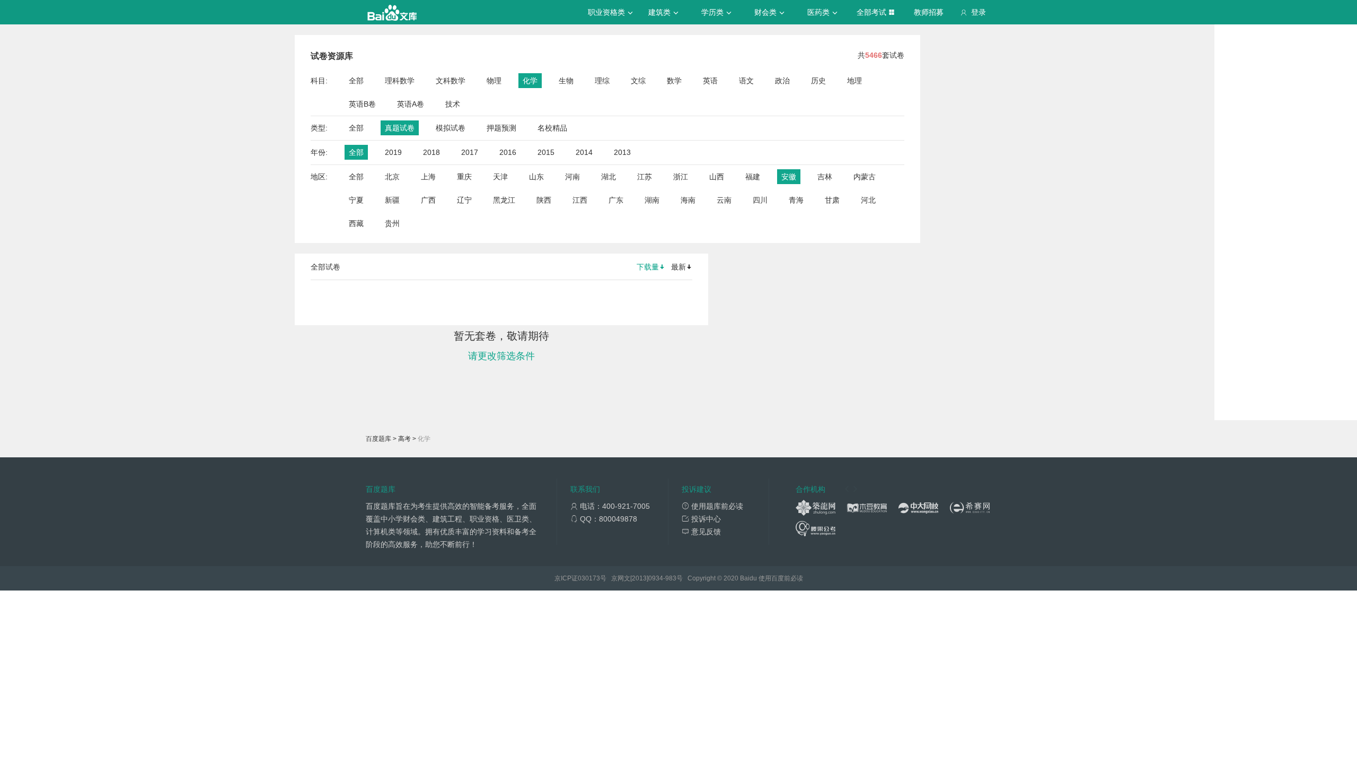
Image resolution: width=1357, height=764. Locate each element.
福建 (752, 176)
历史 (818, 80)
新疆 (392, 200)
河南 (572, 176)
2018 (431, 152)
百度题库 (378, 438)
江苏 (644, 176)
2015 (545, 152)
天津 (500, 176)
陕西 (543, 200)
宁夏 (356, 200)
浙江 (680, 176)
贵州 (392, 223)
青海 (796, 200)
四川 (760, 200)
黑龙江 (504, 200)
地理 (854, 80)
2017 (469, 152)
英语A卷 (410, 104)
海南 (688, 200)
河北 (868, 200)
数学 (674, 80)
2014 (584, 152)
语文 (746, 80)
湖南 (652, 200)
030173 (589, 578)
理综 (602, 80)
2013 (622, 152)
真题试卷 (400, 128)
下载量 (648, 267)
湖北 (608, 176)
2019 (393, 152)
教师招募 (929, 12)
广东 (616, 200)
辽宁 (464, 200)
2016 (507, 152)
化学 (530, 80)
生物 (566, 80)
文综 (638, 80)
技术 (452, 104)
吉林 (824, 176)
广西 (428, 200)
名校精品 (552, 128)
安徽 (788, 176)
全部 (356, 80)
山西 (716, 176)
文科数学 (450, 80)
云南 (724, 200)
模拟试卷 (450, 128)
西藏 (356, 223)
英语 (710, 80)
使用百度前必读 (781, 578)
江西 (579, 200)
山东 (536, 176)
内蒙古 (864, 176)
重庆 (464, 176)
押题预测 (501, 128)
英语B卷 (362, 104)
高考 (404, 438)
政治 (782, 80)
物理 (494, 80)
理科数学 (400, 80)
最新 (678, 267)
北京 (392, 176)
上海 (428, 176)
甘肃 (832, 200)
